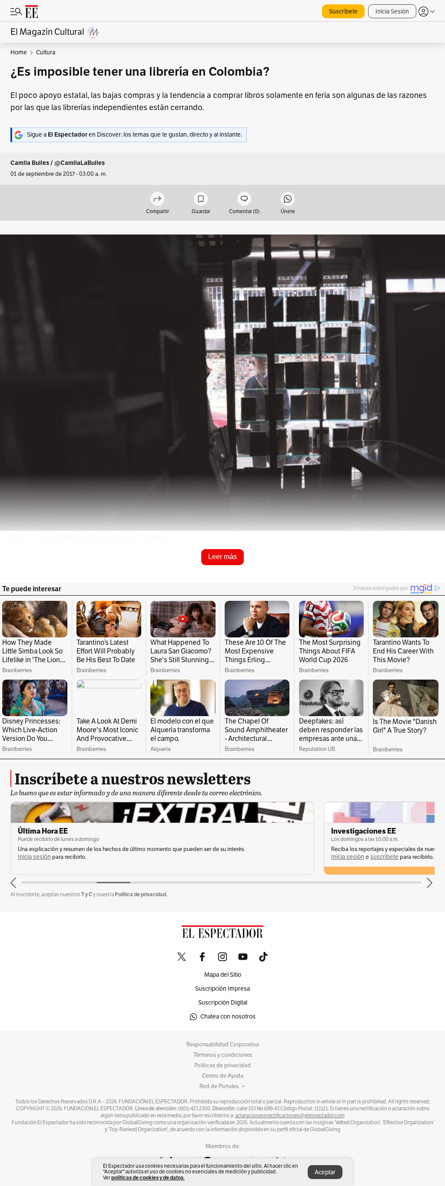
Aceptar (325, 1172)
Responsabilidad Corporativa (222, 1045)
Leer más (222, 556)
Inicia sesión (34, 857)
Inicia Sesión (392, 11)
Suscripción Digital (222, 1002)
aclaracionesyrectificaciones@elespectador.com (290, 1115)
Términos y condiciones (222, 1055)
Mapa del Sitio (222, 974)
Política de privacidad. (141, 894)
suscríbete (384, 857)
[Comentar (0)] (244, 199)
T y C (86, 894)
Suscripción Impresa (222, 988)
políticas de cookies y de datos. (148, 1177)
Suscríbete (343, 11)
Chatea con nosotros (228, 1016)
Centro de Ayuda (222, 1076)
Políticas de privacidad (222, 1065)
